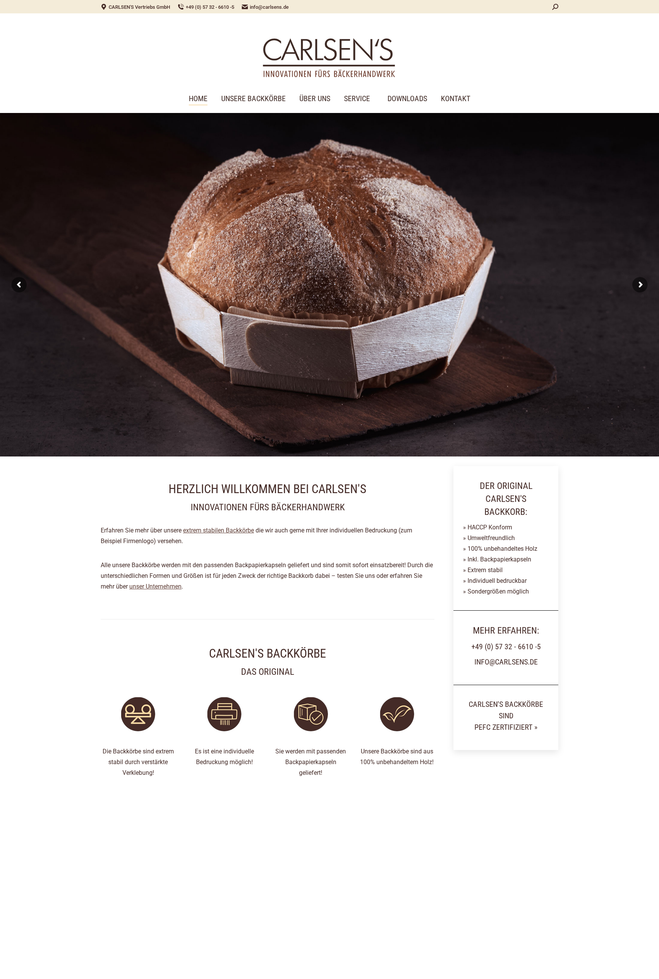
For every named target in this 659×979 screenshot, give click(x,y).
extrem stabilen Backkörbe (218, 530)
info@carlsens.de (269, 7)
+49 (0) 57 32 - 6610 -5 (210, 7)
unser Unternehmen (155, 586)
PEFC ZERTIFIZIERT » (505, 727)
